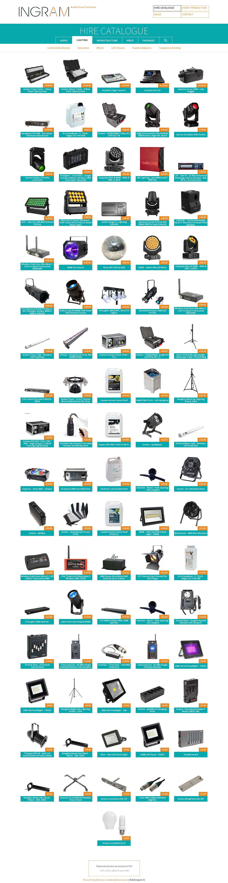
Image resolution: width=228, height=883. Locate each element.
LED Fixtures (118, 48)
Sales (157, 14)
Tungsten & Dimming (170, 48)
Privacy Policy (89, 879)
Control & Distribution (58, 48)
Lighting (82, 40)
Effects (100, 48)
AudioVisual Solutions (83, 7)
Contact (187, 14)
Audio (64, 40)
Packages (149, 40)
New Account (122, 879)
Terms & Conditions (106, 879)
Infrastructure (107, 40)
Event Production (194, 7)
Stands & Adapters (142, 48)
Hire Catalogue (164, 7)
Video (130, 40)
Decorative (83, 48)
